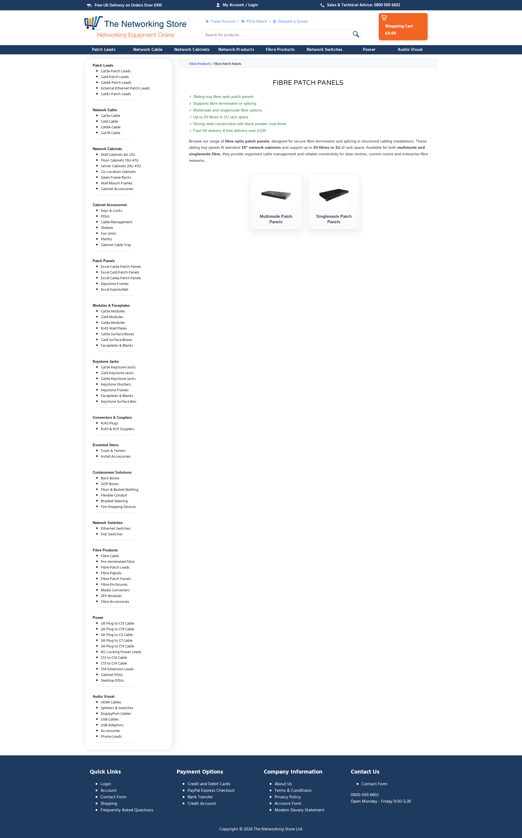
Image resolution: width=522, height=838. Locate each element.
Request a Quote (290, 21)
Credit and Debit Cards (209, 784)
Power (369, 49)
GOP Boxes (110, 484)
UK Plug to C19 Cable (117, 629)
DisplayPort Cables (116, 714)
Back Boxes (110, 478)
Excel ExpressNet (114, 290)
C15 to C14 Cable (114, 663)
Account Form (288, 803)
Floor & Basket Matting (119, 490)
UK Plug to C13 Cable (117, 623)
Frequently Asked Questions (127, 810)
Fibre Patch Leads (115, 567)
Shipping (109, 803)
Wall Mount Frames (116, 183)
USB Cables (110, 719)
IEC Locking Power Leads (121, 652)
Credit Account (202, 803)
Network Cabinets (192, 49)
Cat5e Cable (110, 116)
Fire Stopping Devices (118, 507)
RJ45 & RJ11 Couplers (117, 429)
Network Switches (324, 49)
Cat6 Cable (109, 122)
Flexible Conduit (114, 495)
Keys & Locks (111, 211)
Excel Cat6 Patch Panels (120, 272)
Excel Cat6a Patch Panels (121, 278)
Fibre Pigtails (111, 573)
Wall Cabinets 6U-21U (118, 155)
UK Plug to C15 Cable (117, 646)
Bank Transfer (200, 797)
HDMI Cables (111, 702)
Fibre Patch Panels (116, 579)
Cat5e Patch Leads (116, 71)
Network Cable (148, 49)
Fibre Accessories (115, 602)
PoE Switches (112, 534)
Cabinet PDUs (112, 675)
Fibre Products (280, 49)
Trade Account (223, 21)
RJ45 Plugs (109, 423)
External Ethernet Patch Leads (125, 88)
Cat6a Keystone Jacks (118, 379)
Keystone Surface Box (118, 402)
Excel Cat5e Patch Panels (121, 267)
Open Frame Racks (116, 178)
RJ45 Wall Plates (114, 328)
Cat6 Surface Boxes (116, 340)
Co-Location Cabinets (118, 172)
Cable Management (116, 222)
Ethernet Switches (115, 529)
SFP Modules (111, 596)
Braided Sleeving (114, 501)
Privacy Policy (288, 797)
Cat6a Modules (113, 323)
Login (106, 784)
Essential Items (106, 445)
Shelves (107, 228)
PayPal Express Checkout (211, 790)
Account (109, 790)
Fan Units (108, 234)
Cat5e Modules (113, 311)
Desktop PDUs (112, 681)
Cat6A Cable (110, 127)
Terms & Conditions (293, 790)
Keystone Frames (115, 284)
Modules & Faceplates (111, 305)
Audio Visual (410, 49)
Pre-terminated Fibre (118, 562)
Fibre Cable (110, 556)
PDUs (105, 216)
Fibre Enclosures (114, 585)
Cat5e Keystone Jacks (118, 367)
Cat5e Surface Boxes (117, 334)
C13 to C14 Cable (114, 658)
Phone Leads (111, 737)
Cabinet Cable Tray (116, 245)
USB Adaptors (112, 725)
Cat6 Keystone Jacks (117, 373)
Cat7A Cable (110, 133)
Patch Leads (104, 49)
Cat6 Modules (112, 317)
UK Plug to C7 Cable (116, 641)
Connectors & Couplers (112, 417)
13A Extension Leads (117, 669)
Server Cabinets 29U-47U (121, 166)
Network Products (236, 49)
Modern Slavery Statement (299, 810)
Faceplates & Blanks (117, 346)
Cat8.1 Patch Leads (116, 94)
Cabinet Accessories (117, 189)
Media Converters (115, 590)
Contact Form (113, 797)
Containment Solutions (112, 472)
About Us (283, 784)
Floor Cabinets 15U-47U (119, 160)
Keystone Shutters (116, 384)
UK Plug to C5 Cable (117, 635)
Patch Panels (104, 261)
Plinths (106, 239)
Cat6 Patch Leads (115, 77)
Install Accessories (115, 457)
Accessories (110, 731)
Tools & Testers (113, 451)
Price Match (257, 21)
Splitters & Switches (117, 708)
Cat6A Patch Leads (116, 83)
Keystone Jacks (106, 361)
